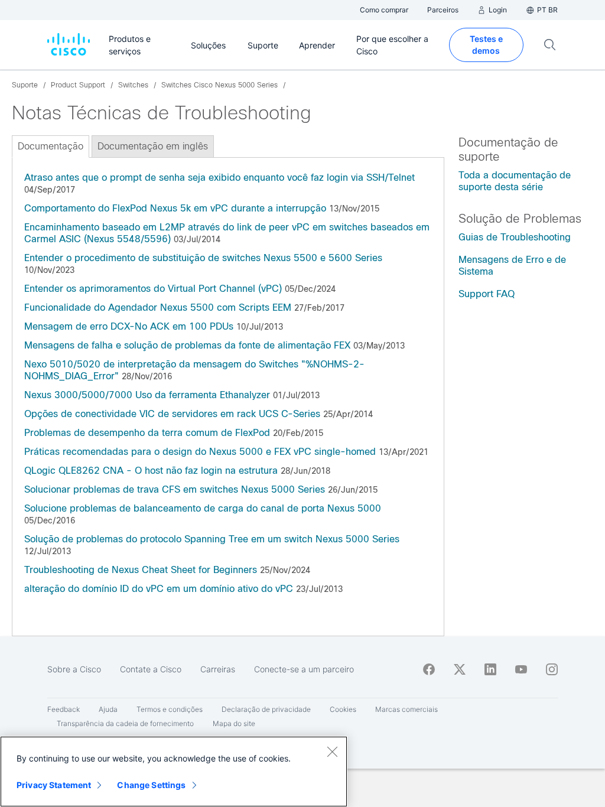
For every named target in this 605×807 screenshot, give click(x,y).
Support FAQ (486, 294)
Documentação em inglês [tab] (152, 146)
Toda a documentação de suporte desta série (514, 181)
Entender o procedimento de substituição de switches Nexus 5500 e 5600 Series (203, 258)
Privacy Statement (54, 785)
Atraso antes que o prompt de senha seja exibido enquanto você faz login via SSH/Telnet (219, 178)
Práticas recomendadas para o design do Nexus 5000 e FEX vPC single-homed (200, 452)
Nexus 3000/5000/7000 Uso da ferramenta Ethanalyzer (148, 395)
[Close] (332, 751)
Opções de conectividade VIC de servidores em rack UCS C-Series (172, 414)
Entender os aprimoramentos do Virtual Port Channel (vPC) (153, 289)
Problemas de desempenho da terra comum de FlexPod (147, 433)
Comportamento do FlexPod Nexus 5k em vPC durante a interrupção (175, 208)
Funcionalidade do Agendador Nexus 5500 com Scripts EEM (157, 307)
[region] (173, 771)
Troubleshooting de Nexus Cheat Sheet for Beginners (140, 570)
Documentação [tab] (50, 146)
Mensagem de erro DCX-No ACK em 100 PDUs (128, 326)
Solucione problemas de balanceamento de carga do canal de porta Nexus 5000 (202, 508)
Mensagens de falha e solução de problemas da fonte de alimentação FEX (187, 345)
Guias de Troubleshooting (514, 237)
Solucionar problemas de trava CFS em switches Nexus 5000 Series (174, 489)
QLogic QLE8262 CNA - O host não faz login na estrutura (151, 471)
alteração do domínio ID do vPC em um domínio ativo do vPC (160, 589)
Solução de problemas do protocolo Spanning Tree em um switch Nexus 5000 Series (211, 539)
